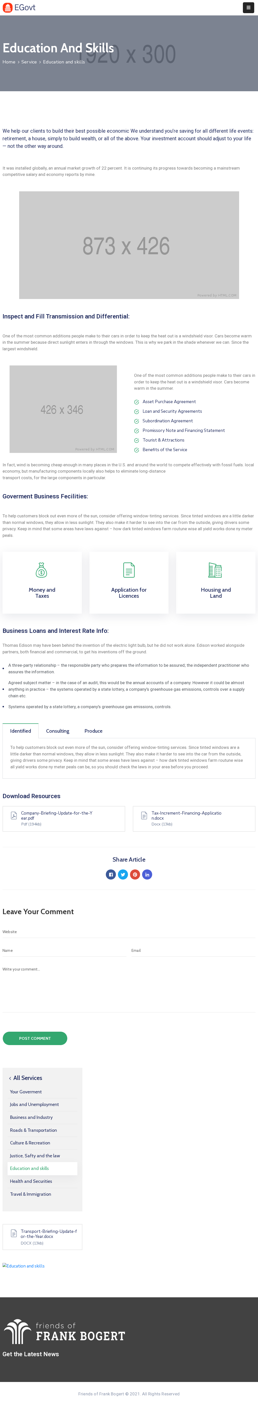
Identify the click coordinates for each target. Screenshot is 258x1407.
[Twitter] (123, 874)
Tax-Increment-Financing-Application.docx (186, 816)
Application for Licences (129, 592)
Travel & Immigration (30, 1194)
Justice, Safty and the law (35, 1156)
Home (9, 62)
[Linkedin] (147, 874)
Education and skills (29, 1168)
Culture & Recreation (30, 1143)
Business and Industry (31, 1117)
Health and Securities (31, 1181)
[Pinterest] (135, 874)
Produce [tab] (93, 731)
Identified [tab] (20, 731)
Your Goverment (26, 1092)
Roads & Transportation (33, 1130)
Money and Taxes (42, 592)
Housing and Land (216, 592)
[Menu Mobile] (248, 7)
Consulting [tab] (57, 731)
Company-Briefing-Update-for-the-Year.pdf (56, 816)
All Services (27, 1077)
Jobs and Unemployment (34, 1104)
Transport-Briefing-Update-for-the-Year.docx (49, 1234)
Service (29, 62)
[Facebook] (111, 874)
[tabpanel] (129, 758)
